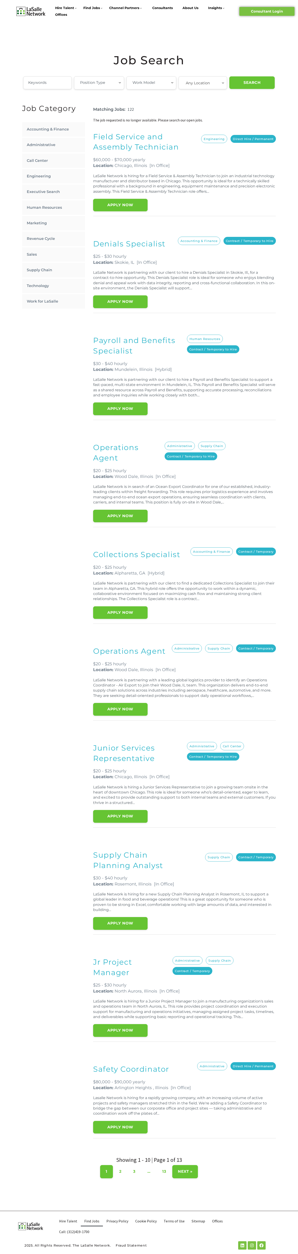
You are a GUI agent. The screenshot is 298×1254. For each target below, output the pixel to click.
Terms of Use (174, 1221)
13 (164, 1171)
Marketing (37, 223)
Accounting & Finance (48, 129)
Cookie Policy (146, 1221)
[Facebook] (261, 1245)
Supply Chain (39, 270)
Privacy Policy (117, 1221)
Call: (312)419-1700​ (74, 1231)
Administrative (41, 145)
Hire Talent (64, 8)
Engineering (39, 176)
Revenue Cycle (41, 238)
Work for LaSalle (42, 301)
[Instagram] (252, 1245)
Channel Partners (124, 8)
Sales (32, 254)
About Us (190, 8)
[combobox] (99, 82)
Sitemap (198, 1221)
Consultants (162, 8)
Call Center (37, 160)
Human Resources (44, 207)
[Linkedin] (242, 1245)
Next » (185, 1171)
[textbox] (105, 82)
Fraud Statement (131, 1245)
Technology (38, 286)
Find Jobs (91, 8)
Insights (215, 8)
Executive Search (43, 191)
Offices (61, 15)
